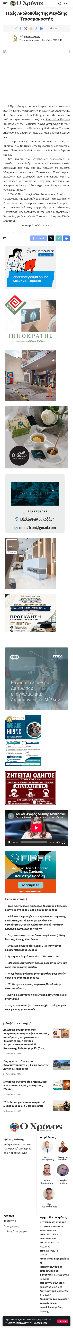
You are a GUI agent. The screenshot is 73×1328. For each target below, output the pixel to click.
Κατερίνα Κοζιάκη (62, 1181)
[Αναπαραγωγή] (9, 842)
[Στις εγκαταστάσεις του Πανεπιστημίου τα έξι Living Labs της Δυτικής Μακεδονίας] (61, 1065)
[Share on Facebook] (20, 28)
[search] (60, 3)
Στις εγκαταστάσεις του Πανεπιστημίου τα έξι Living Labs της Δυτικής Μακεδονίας (26, 1065)
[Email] (31, 28)
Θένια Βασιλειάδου (47, 1181)
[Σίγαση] (58, 842)
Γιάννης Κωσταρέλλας (47, 1158)
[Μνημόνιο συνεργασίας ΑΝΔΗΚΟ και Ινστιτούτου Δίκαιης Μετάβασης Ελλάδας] (61, 1085)
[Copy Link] (36, 28)
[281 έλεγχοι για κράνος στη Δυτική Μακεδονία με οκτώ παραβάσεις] (61, 1105)
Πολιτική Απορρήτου (17, 1323)
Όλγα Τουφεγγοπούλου (48, 1205)
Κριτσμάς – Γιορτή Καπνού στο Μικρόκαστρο (33, 956)
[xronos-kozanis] (26, 3)
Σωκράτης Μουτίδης (63, 1158)
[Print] (41, 28)
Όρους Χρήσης (40, 1323)
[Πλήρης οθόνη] (63, 842)
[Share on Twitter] (25, 28)
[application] (36, 827)
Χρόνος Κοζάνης (32, 36)
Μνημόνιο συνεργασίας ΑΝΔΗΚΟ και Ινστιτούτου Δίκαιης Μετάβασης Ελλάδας (25, 1085)
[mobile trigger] (6, 3)
